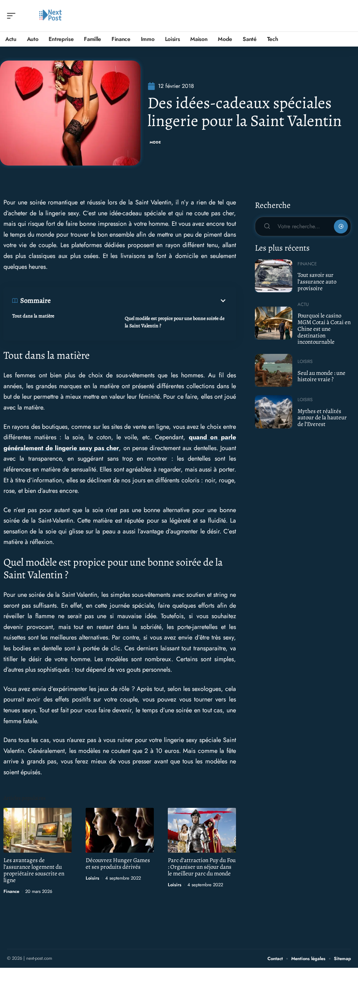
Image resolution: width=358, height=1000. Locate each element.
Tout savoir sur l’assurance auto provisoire (317, 281)
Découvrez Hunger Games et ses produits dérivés (118, 863)
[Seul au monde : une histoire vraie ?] (273, 370)
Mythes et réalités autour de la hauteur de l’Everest (322, 417)
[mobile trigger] (13, 16)
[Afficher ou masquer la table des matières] (139, 300)
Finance (11, 891)
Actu (303, 304)
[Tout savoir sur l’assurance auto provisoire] (273, 275)
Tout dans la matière (33, 316)
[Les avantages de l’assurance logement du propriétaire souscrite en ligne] (37, 830)
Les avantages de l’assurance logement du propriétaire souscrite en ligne (33, 870)
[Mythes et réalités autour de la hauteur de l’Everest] (273, 411)
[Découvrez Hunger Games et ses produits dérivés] (120, 830)
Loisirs (92, 878)
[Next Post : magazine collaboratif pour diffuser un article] (50, 16)
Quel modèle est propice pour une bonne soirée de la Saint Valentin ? (174, 322)
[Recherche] (346, 16)
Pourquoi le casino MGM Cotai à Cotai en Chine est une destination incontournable (324, 329)
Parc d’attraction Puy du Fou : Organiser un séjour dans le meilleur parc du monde (202, 866)
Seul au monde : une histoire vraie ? (321, 376)
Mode (155, 142)
